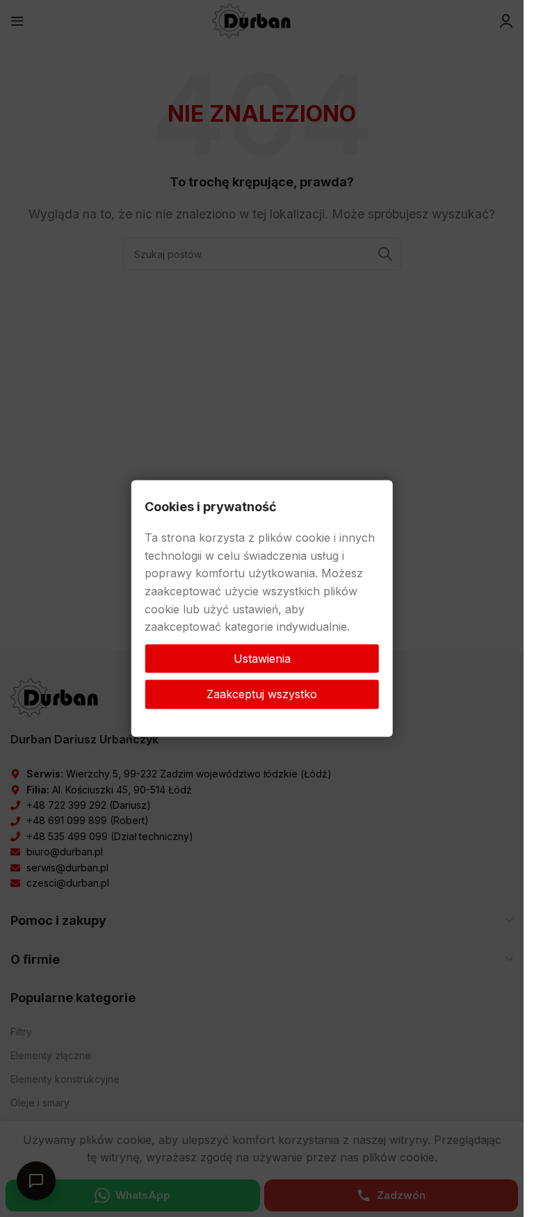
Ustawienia (262, 658)
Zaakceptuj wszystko (262, 694)
